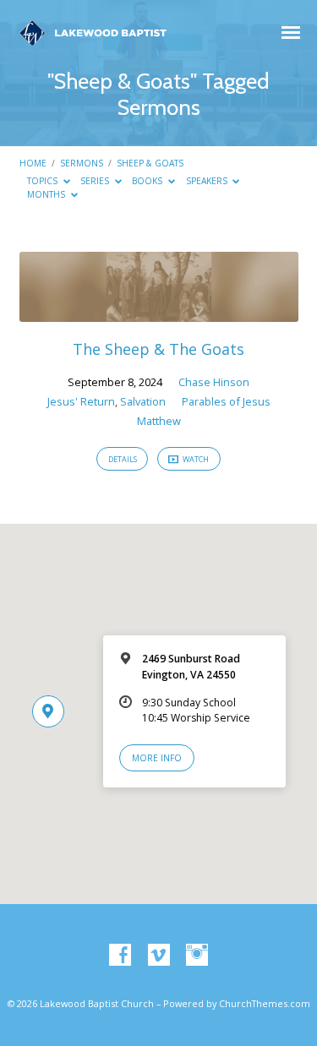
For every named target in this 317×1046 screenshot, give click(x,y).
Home (32, 163)
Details (122, 459)
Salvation (143, 401)
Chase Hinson (213, 382)
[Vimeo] (159, 956)
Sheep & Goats (150, 163)
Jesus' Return (81, 401)
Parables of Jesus (226, 401)
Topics (43, 181)
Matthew (159, 420)
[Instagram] (197, 956)
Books (148, 181)
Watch (195, 459)
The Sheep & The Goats (158, 349)
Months (47, 194)
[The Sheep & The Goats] (158, 311)
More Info (157, 758)
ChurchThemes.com (264, 1003)
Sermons (81, 163)
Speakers (208, 181)
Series (96, 181)
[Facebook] (120, 956)
